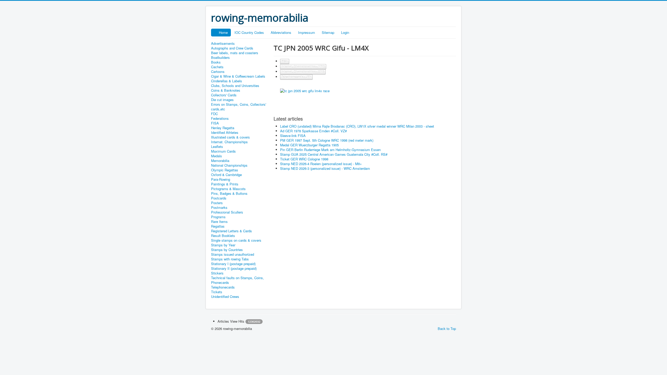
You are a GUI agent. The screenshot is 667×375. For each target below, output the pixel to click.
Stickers (217, 273)
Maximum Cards (223, 151)
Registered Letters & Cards (231, 231)
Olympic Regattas (224, 170)
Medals (216, 156)
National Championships (229, 165)
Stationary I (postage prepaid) (233, 263)
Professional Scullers (227, 212)
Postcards (218, 198)
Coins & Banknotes (225, 90)
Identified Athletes (224, 132)
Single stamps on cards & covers (236, 240)
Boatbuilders (220, 57)
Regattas (218, 226)
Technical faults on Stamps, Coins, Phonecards (237, 280)
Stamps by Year (223, 245)
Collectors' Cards (224, 95)
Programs (218, 217)
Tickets (216, 292)
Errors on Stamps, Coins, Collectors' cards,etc (238, 106)
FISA (215, 123)
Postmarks (219, 207)
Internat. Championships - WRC (303, 66)
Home (223, 32)
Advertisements (223, 43)
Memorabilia (220, 160)
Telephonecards (223, 287)
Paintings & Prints (224, 184)
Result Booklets (223, 235)
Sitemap (328, 32)
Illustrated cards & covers (230, 137)
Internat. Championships (229, 142)
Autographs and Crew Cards (232, 48)
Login (345, 32)
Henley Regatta (222, 128)
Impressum (306, 32)
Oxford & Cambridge (226, 174)
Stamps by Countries (227, 249)
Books (216, 62)
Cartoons (218, 71)
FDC (214, 113)
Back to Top (447, 328)
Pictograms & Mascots (228, 188)
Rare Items (219, 221)
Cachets (217, 67)
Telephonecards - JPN (296, 77)
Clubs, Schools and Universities (235, 85)
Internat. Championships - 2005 (302, 72)
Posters (217, 203)
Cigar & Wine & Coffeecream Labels (238, 76)
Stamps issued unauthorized (232, 254)
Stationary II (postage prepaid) (234, 268)
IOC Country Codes (249, 32)
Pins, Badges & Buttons (229, 193)
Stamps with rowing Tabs (230, 259)
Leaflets (217, 146)
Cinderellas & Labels (226, 81)
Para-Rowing (220, 179)
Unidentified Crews (225, 296)
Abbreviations (281, 32)
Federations (220, 118)
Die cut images (222, 99)
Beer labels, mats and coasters (234, 53)
